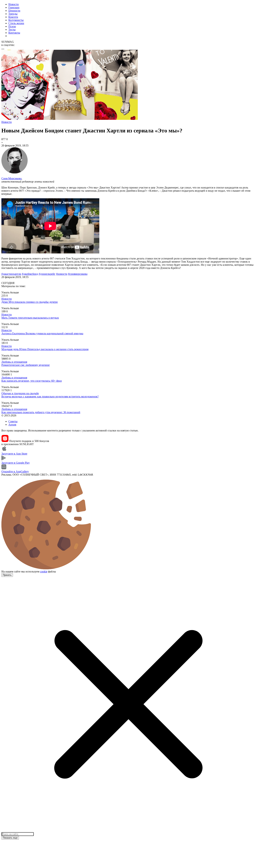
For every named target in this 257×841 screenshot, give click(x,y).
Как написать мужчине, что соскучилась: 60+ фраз (31, 380)
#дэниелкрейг (47, 273)
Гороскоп (13, 7)
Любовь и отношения (14, 361)
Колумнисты (16, 20)
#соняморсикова (77, 273)
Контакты (14, 32)
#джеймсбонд (30, 273)
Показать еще (10, 837)
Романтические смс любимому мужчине (25, 364)
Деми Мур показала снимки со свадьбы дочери (29, 301)
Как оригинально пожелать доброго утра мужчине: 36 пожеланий (40, 412)
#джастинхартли (11, 273)
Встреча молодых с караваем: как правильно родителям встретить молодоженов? (50, 396)
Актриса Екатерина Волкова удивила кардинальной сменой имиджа (42, 333)
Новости (13, 4)
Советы (12, 421)
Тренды (12, 13)
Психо (12, 26)
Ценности (14, 10)
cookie (43, 571)
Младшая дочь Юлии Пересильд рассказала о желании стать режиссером (44, 349)
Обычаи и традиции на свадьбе (20, 393)
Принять (7, 575)
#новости (61, 273)
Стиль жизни (16, 23)
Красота (13, 16)
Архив (12, 424)
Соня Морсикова (11, 178)
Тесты (12, 29)
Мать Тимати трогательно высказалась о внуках (30, 317)
